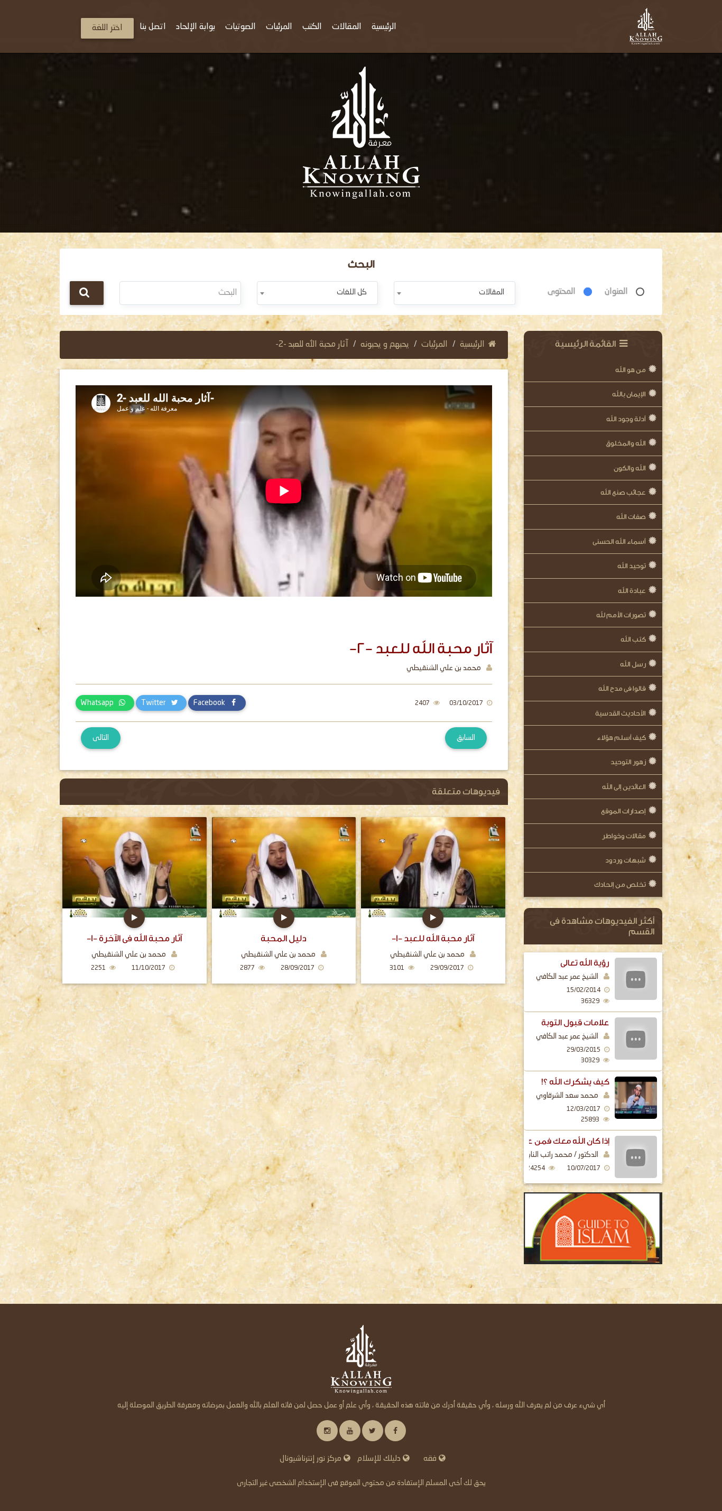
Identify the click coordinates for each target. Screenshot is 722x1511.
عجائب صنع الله (623, 492)
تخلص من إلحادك (620, 884)
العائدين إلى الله (624, 787)
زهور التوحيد (628, 762)
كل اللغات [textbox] (352, 292)
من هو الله (630, 370)
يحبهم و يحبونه (384, 344)
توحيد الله (631, 566)
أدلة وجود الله (626, 419)
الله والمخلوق (626, 443)
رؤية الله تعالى (584, 963)
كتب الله (633, 639)
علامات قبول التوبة (575, 1022)
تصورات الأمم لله (621, 615)
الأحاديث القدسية (620, 713)
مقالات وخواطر (624, 836)
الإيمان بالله (629, 394)
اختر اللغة (107, 28)
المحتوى (562, 292)
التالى (100, 737)
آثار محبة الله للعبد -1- (433, 938)
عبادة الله (632, 591)
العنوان (616, 292)
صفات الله (631, 517)
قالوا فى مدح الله (622, 688)
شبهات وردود (625, 860)
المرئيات (434, 344)
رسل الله (633, 664)
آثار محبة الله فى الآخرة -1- (134, 938)
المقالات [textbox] (491, 292)
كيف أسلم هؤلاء (621, 737)
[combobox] (454, 293)
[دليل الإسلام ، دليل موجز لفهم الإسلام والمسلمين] (593, 1228)
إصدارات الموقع (623, 811)
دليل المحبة (284, 938)
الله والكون (630, 468)
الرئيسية (472, 344)
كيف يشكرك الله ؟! (575, 1082)
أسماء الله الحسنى (619, 541)
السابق (466, 737)
